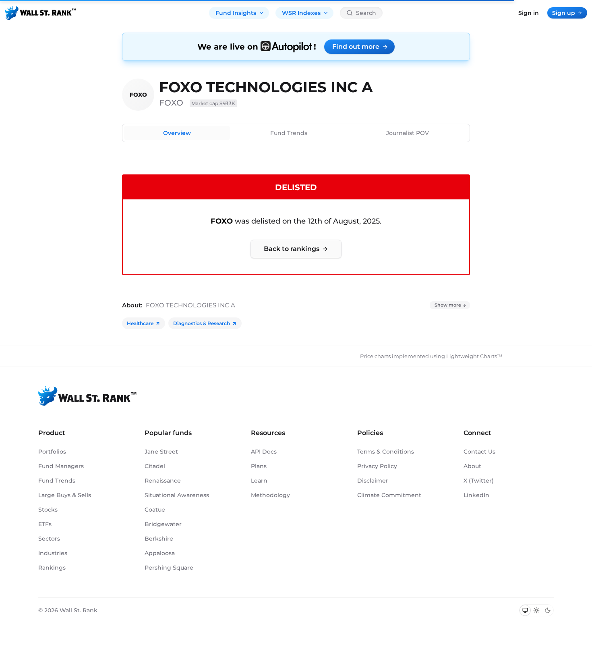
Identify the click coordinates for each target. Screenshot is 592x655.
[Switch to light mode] (536, 610)
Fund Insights (235, 13)
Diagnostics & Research (201, 323)
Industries (52, 553)
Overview (177, 133)
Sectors (49, 538)
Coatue (155, 509)
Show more (448, 305)
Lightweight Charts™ (474, 356)
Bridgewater (163, 524)
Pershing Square (169, 567)
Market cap (213, 103)
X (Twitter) (479, 480)
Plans (259, 466)
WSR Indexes (301, 13)
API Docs (264, 451)
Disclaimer (372, 480)
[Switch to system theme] (525, 610)
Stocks (48, 509)
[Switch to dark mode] (547, 610)
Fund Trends (288, 133)
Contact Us (479, 451)
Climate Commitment (389, 495)
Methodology (270, 495)
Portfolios (52, 451)
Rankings (52, 567)
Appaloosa (160, 553)
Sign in (528, 13)
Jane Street (161, 451)
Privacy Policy (377, 466)
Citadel (155, 466)
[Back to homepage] (40, 13)
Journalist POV (407, 133)
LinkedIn (476, 495)
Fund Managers (61, 466)
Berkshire (159, 538)
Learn (259, 480)
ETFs (45, 524)
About (472, 466)
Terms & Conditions (385, 451)
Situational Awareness (177, 495)
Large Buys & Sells (64, 495)
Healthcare (140, 323)
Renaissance (163, 480)
